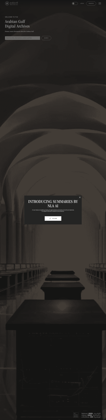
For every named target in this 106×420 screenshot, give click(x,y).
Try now (54, 218)
